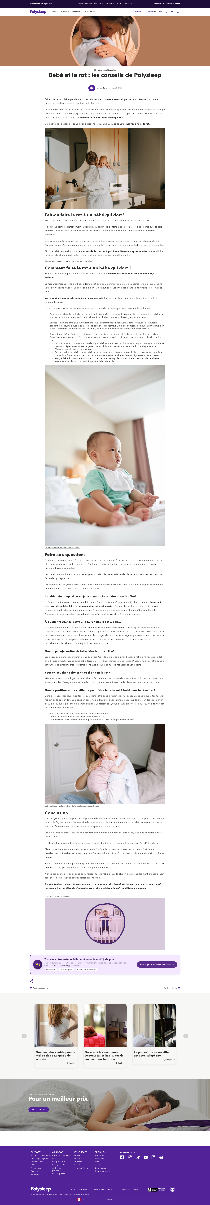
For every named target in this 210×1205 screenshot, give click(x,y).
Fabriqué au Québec (61, 1165)
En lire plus (70, 1063)
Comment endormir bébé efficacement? (62, 548)
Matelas (55, 12)
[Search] (166, 11)
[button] (177, 11)
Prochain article (170, 988)
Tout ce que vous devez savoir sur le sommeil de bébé (68, 261)
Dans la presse (58, 1174)
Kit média (78, 1162)
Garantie (34, 1171)
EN (160, 12)
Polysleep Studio (81, 1168)
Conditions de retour (79, 1189)
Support (150, 12)
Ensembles (90, 12)
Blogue (77, 1155)
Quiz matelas (100, 1168)
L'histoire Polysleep (61, 1155)
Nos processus (58, 1162)
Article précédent (40, 988)
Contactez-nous (37, 1162)
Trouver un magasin (103, 1171)
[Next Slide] (185, 1036)
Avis (54, 1158)
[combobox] (89, 1199)
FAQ (33, 1165)
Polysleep (107, 88)
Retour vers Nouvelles (106, 70)
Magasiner (99, 1155)
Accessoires (77, 12)
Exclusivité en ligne (39, 4)
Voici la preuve (38, 1110)
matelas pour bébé (149, 682)
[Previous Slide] (24, 1036)
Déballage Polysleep (40, 1158)
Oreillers (65, 12)
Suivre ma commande (40, 1155)
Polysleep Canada (41, 1194)
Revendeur (78, 1165)
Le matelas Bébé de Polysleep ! (58, 897)
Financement (36, 1168)
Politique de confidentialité (104, 1189)
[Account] (172, 11)
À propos (137, 12)
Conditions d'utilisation (130, 1189)
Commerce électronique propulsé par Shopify (76, 1194)
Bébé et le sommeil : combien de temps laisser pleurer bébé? (72, 806)
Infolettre (78, 1158)
